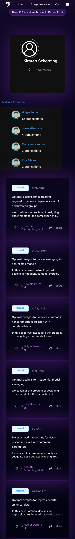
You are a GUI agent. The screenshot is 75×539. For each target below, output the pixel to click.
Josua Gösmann (32, 128)
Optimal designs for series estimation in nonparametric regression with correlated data (37, 321)
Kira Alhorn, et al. (32, 285)
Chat (20, 4)
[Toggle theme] (57, 4)
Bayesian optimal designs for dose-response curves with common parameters (34, 442)
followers (43, 70)
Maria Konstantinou (34, 144)
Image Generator (41, 4)
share (59, 227)
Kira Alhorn (29, 160)
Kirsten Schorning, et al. (33, 227)
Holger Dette (30, 112)
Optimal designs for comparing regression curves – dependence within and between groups (36, 201)
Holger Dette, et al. (33, 348)
